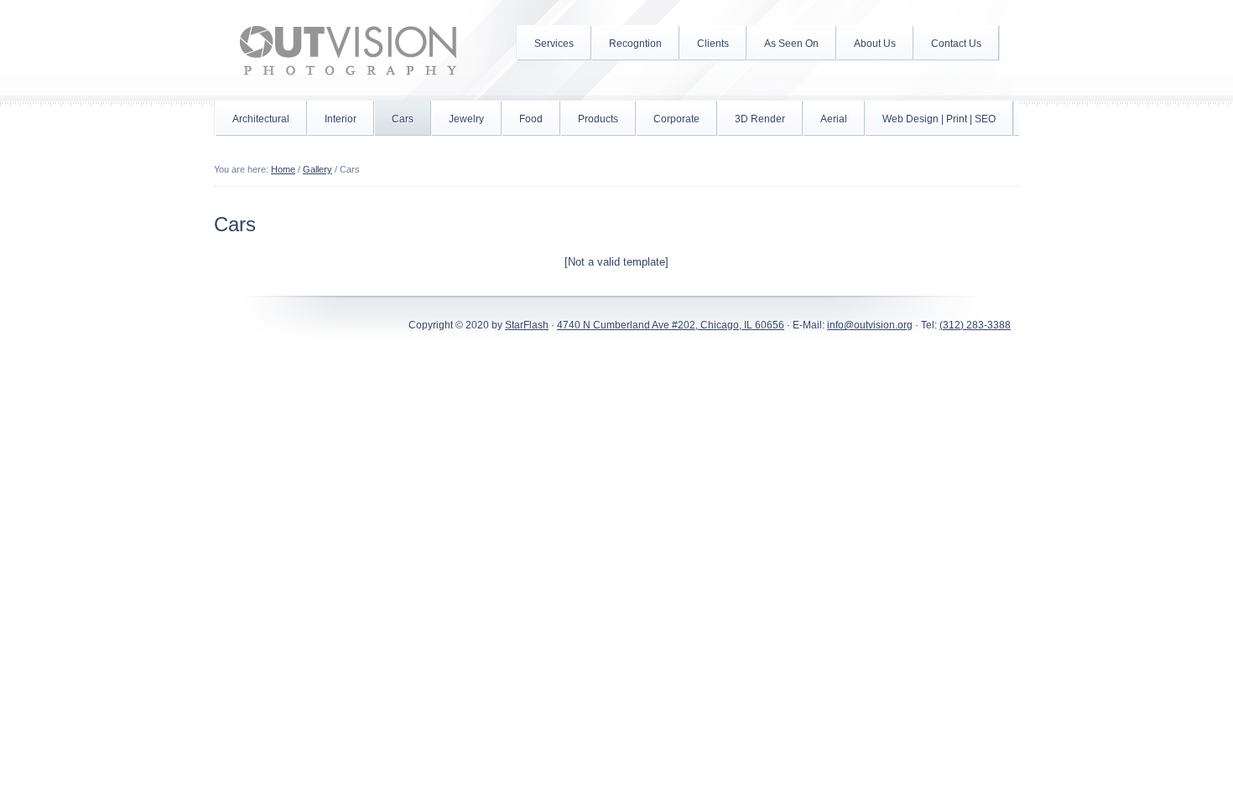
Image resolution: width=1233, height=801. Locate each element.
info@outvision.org (870, 325)
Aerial (833, 119)
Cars (403, 119)
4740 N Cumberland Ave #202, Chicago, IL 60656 (670, 325)
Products (598, 119)
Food (531, 119)
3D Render (760, 119)
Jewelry (466, 119)
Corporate (676, 119)
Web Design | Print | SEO (939, 119)
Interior (340, 119)
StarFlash (527, 325)
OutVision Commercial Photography (348, 50)
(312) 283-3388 (975, 325)
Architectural (260, 119)
